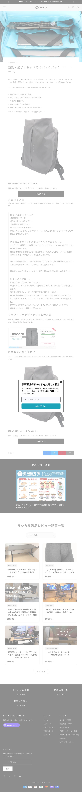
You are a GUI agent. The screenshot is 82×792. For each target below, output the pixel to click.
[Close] (61, 382)
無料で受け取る (41, 406)
